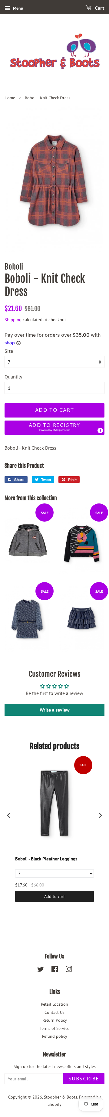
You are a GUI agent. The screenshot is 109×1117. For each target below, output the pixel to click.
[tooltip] (100, 430)
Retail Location (54, 1004)
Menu (17, 8)
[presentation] (9, 815)
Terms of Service (54, 1028)
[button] (54, 428)
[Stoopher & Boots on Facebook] (54, 970)
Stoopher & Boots (60, 1097)
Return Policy (54, 1020)
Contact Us (54, 1012)
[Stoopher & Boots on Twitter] (40, 970)
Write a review (55, 710)
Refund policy (54, 1036)
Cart (99, 8)
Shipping (13, 320)
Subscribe (83, 1079)
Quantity (13, 377)
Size (9, 351)
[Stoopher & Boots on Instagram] (68, 970)
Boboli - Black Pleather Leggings (46, 859)
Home (10, 98)
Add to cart (54, 896)
